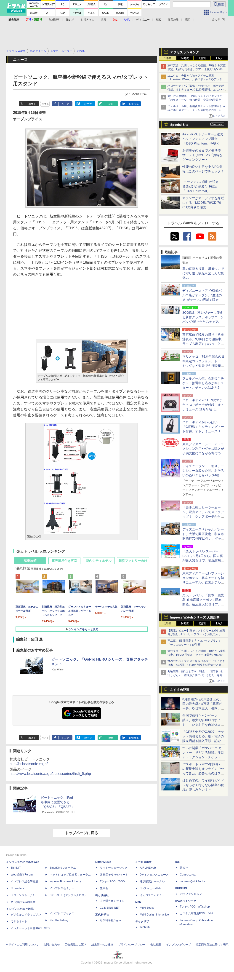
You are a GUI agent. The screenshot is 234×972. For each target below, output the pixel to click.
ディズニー (143, 19)
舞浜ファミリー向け (133, 560)
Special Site (179, 124)
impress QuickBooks (192, 881)
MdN (138, 902)
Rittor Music (103, 862)
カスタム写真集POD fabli (196, 913)
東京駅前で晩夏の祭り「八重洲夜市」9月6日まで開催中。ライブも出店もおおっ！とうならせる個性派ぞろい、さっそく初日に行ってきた (203, 344)
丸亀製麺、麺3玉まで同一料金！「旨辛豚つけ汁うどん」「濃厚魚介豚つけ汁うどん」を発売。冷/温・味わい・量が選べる (196, 675)
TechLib (145, 927)
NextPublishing (59, 920)
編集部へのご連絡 (102, 944)
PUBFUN (181, 888)
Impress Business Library (65, 881)
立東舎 (104, 888)
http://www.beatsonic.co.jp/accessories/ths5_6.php (50, 774)
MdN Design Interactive (154, 914)
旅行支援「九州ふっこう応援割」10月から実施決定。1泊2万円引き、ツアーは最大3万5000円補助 (197, 69)
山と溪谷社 (102, 895)
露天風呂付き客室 (64, 560)
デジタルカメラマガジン (26, 914)
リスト (45, 104)
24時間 (185, 58)
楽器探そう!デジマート (114, 874)
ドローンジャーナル (23, 895)
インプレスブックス (62, 913)
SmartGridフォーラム (63, 867)
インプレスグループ (178, 944)
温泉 (103, 19)
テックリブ (142, 921)
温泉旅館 (30, 560)
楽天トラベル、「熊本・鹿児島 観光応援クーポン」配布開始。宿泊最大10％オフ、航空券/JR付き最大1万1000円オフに (203, 604)
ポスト (32, 104)
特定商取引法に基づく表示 (212, 944)
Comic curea (188, 874)
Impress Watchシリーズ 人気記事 (195, 617)
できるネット (19, 921)
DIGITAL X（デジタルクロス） (68, 895)
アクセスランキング (184, 52)
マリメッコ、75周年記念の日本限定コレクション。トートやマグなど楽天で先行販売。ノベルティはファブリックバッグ (203, 366)
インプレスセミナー (62, 888)
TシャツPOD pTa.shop (195, 906)
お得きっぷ (87, 19)
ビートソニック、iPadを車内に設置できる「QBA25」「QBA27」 (57, 802)
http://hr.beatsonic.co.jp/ (29, 764)
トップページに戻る (81, 833)
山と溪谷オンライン (112, 900)
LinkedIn (133, 104)
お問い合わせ (51, 944)
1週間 (202, 58)
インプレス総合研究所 (24, 881)
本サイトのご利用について (22, 944)
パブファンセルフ (191, 894)
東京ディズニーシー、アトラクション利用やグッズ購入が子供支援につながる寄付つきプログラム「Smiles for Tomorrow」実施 (203, 453)
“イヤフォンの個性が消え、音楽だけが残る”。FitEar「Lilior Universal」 (202, 186)
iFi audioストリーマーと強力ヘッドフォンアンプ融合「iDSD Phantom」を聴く (202, 138)
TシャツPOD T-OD (112, 881)
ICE (177, 862)
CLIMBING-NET (110, 907)
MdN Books (147, 907)
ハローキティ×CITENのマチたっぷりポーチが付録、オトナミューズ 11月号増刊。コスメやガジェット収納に (197, 89)
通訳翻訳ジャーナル (152, 881)
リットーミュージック (113, 867)
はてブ (88, 104)
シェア (65, 104)
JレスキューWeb (150, 888)
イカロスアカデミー (152, 895)
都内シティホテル (99, 560)
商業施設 (173, 19)
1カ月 (219, 58)
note (111, 104)
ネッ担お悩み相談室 (23, 902)
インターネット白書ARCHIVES (30, 928)
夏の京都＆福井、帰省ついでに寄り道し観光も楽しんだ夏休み (203, 273)
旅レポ (70, 19)
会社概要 (155, 944)
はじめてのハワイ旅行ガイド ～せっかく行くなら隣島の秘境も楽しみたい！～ (203, 785)
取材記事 (54, 19)
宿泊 (188, 19)
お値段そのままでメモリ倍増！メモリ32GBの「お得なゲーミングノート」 (202, 155)
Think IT (16, 867)
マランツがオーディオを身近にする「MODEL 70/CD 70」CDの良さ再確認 (203, 202)
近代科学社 (102, 914)
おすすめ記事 (179, 689)
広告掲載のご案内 (76, 944)
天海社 (184, 867)
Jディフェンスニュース (154, 874)
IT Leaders (17, 888)
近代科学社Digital (111, 920)
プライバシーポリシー (132, 944)
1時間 (167, 58)
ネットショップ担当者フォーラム (70, 874)
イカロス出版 (143, 862)
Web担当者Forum (22, 874)
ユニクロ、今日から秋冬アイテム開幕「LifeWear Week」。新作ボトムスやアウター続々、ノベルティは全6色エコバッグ (196, 79)
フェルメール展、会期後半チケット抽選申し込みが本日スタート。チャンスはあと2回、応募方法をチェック (196, 109)
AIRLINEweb (148, 867)
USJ (158, 19)
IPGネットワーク (185, 900)
